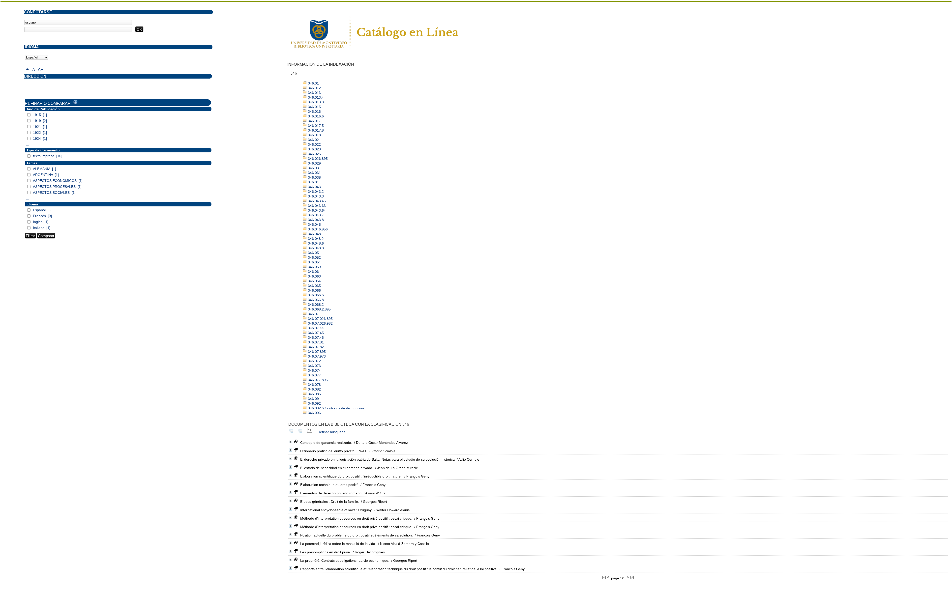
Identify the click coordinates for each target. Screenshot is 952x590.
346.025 (314, 154)
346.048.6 (315, 243)
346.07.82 (315, 347)
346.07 (313, 314)
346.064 (314, 281)
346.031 (314, 173)
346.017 (314, 121)
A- (27, 69)
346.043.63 (316, 206)
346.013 (314, 93)
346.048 (314, 234)
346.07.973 (316, 356)
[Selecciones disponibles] (310, 432)
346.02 (313, 140)
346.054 (314, 262)
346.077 (314, 375)
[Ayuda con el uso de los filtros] (75, 102)
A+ (40, 69)
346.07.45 (315, 333)
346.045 (314, 224)
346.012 (314, 88)
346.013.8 (315, 102)
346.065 (314, 286)
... (27, 144)
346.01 (313, 83)
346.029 (314, 163)
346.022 (314, 144)
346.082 (314, 389)
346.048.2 (315, 239)
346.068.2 (315, 305)
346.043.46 (316, 201)
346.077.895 (317, 380)
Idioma (32, 204)
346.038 (314, 177)
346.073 (314, 366)
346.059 (314, 267)
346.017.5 (315, 126)
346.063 (314, 276)
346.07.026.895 (320, 319)
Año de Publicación (43, 109)
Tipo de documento (43, 150)
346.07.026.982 (320, 323)
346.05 (313, 253)
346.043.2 (315, 192)
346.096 (314, 413)
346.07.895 (316, 352)
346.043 (314, 187)
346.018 (314, 135)
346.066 (314, 290)
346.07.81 (315, 342)
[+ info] (290, 441)
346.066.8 (315, 300)
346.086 (314, 394)
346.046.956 (317, 229)
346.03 (313, 168)
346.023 (314, 149)
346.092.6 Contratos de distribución (335, 408)
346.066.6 (315, 295)
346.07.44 (315, 328)
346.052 (314, 257)
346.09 (313, 399)
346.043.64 (316, 210)
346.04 (313, 182)
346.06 (313, 272)
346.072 (314, 361)
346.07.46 (315, 337)
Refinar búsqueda (332, 432)
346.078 (314, 385)
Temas (32, 163)
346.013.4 (315, 97)
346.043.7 (315, 215)
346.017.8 (315, 130)
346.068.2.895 (319, 309)
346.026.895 (317, 159)
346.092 (314, 403)
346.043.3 (315, 196)
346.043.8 (315, 220)
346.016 (314, 111)
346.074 (314, 370)
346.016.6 (315, 116)
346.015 (314, 107)
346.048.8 (315, 248)
